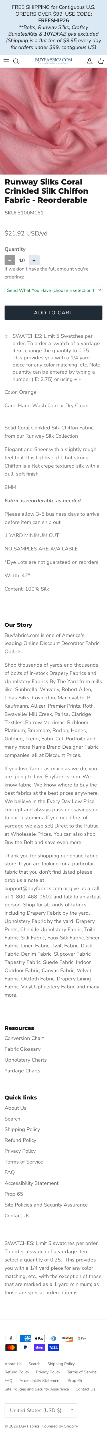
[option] (53, 121)
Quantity (15, 249)
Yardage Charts (23, 1070)
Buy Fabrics (29, 1426)
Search (12, 1118)
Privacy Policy (20, 1151)
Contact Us (17, 1215)
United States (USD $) (36, 1410)
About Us (16, 1108)
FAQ (10, 1172)
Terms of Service (24, 1161)
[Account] (88, 61)
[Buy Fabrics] (53, 61)
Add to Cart (53, 312)
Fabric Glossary (23, 1049)
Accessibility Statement (31, 1183)
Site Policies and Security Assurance (46, 1204)
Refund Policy (20, 1140)
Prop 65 (14, 1194)
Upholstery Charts (26, 1059)
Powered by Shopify (60, 1426)
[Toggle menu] (6, 61)
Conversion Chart (24, 1038)
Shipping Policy (22, 1129)
